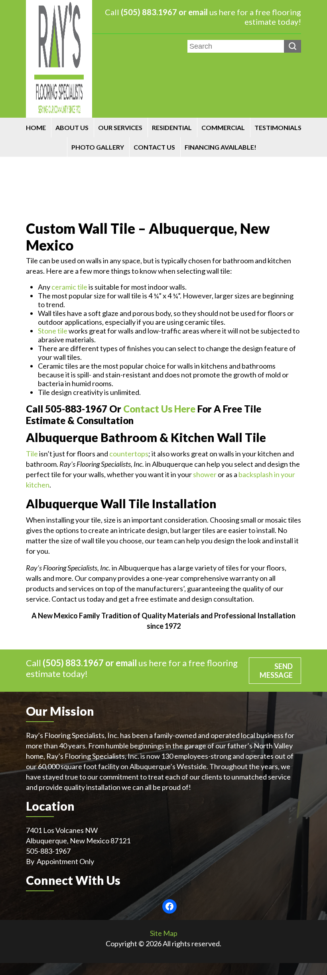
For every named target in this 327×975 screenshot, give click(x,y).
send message (276, 670)
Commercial (223, 127)
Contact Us (154, 147)
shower (205, 474)
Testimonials (277, 127)
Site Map (163, 933)
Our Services (120, 127)
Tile (32, 453)
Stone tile (52, 330)
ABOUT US (72, 127)
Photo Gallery (97, 147)
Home (36, 127)
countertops (128, 453)
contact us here (159, 408)
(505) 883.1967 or (154, 12)
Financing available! (220, 147)
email (198, 12)
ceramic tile (69, 286)
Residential (172, 127)
